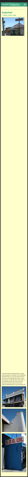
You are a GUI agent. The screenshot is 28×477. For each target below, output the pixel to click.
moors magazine (11, 4)
